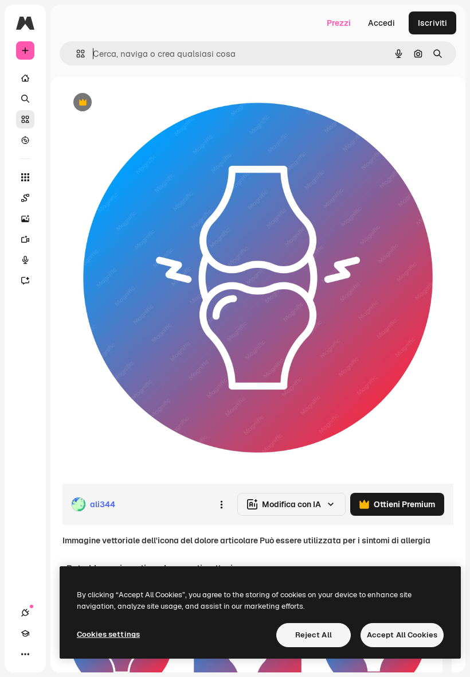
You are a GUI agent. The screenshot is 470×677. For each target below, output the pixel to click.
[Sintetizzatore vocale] (25, 260)
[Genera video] (25, 239)
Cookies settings (108, 634)
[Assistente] (25, 280)
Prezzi (339, 23)
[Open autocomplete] (76, 53)
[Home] (25, 78)
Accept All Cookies (402, 635)
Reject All (313, 635)
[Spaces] (25, 198)
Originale (137, 103)
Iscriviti (432, 23)
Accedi (381, 23)
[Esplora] (25, 140)
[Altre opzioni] (221, 504)
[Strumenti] (25, 177)
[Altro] (25, 654)
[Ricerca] (25, 99)
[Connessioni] (25, 613)
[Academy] (25, 633)
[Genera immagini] (25, 218)
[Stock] (25, 119)
